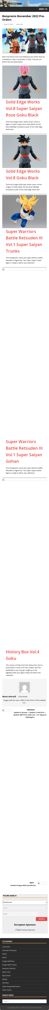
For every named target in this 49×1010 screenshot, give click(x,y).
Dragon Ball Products (9, 965)
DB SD (4, 957)
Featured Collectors (9, 968)
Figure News (6, 976)
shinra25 (19, 24)
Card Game (6, 947)
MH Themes (38, 1008)
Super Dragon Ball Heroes (11, 986)
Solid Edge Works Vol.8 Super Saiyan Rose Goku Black (24, 108)
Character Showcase (9, 950)
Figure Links (6, 972)
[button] (43, 9)
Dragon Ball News (8, 961)
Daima (4, 954)
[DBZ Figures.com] (24, 5)
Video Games (7, 990)
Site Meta (5, 983)
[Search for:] (24, 1001)
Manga (4, 979)
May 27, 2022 (8, 24)
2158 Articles (23, 697)
